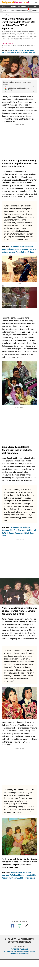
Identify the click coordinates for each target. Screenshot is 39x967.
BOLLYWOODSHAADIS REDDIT (11, 52)
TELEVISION (32, 6)
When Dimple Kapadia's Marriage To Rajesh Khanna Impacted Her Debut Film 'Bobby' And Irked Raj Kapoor (19, 875)
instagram (8, 951)
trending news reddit (19, 954)
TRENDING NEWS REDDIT (27, 52)
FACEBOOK (22, 50)
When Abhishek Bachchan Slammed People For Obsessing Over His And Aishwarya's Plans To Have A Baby (19, 249)
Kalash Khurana (8, 43)
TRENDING (12, 6)
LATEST (4, 6)
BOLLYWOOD (22, 6)
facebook (24, 949)
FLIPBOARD (14, 50)
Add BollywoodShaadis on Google (18, 89)
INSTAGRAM (30, 50)
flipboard (15, 949)
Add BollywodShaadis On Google (15, 10)
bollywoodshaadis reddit (24, 951)
